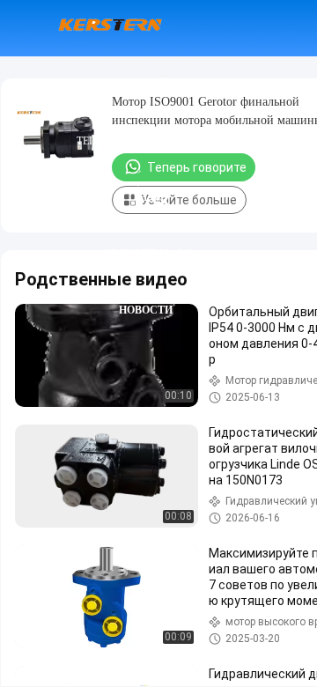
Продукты (145, 141)
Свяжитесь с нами (148, 253)
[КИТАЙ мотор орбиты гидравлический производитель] (110, 28)
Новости (146, 310)
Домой (145, 84)
